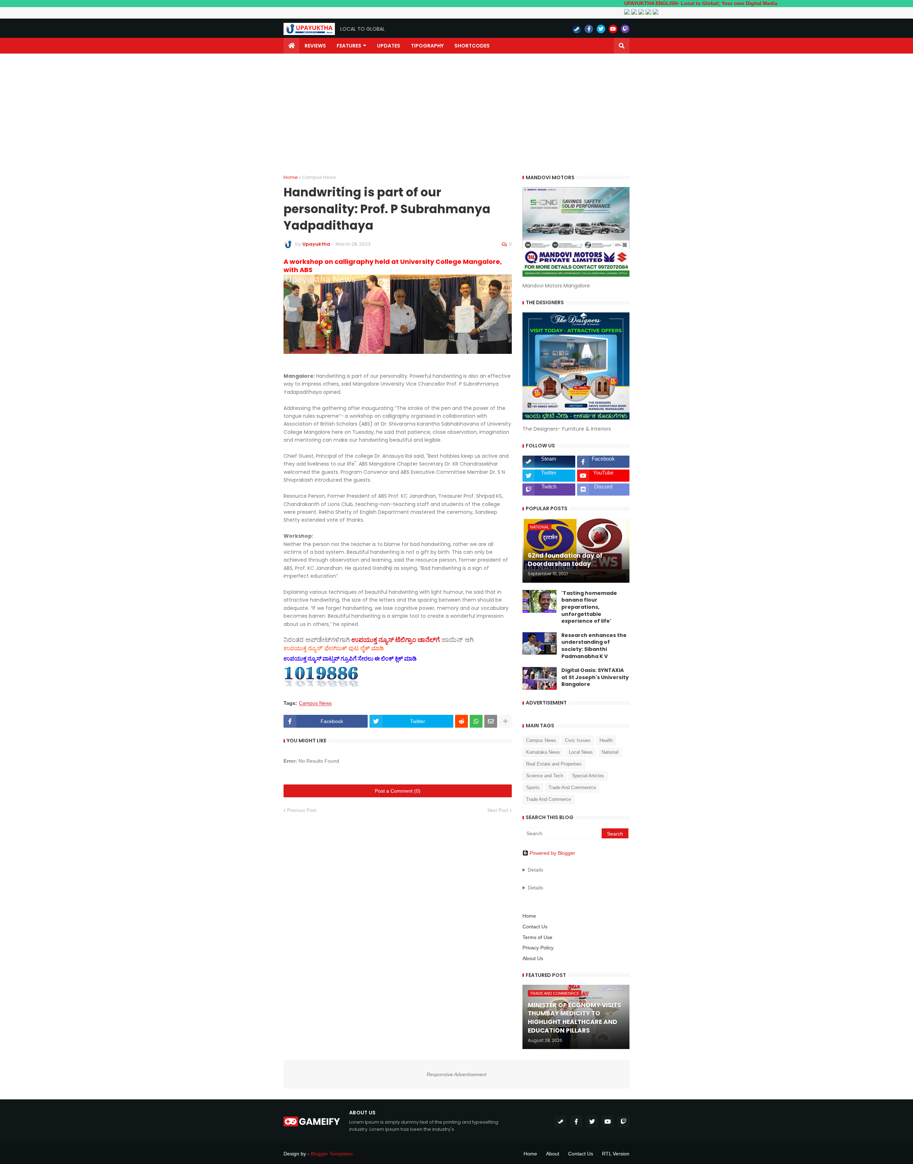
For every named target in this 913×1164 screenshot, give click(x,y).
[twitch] (625, 29)
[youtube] (613, 29)
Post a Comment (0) (397, 791)
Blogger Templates (332, 1154)
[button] (621, 46)
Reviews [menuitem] (315, 45)
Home (291, 177)
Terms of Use (537, 937)
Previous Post (301, 810)
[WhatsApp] (476, 721)
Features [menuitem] (349, 45)
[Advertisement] (456, 114)
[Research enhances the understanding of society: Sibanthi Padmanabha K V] (539, 643)
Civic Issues (578, 740)
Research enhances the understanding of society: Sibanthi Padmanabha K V (594, 646)
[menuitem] (291, 46)
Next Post (498, 810)
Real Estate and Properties (554, 764)
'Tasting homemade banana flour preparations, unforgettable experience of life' (589, 607)
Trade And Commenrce (572, 787)
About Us (532, 958)
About (552, 1154)
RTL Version (615, 1154)
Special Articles (588, 775)
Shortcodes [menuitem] (472, 45)
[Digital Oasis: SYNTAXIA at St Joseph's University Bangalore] (539, 678)
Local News (581, 752)
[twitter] (601, 29)
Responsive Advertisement (456, 1074)
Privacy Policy (538, 947)
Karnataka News (543, 752)
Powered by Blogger (552, 853)
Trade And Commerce (548, 799)
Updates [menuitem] (388, 45)
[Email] (490, 721)
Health (606, 740)
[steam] (576, 29)
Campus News (319, 177)
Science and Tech (544, 775)
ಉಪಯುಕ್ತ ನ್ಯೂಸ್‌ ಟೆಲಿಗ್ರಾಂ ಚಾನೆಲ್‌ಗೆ (395, 639)
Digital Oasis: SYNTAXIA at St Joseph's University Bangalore (595, 677)
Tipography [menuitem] (427, 45)
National (610, 752)
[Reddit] (461, 721)
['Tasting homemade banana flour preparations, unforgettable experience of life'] (539, 601)
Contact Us (534, 926)
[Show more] (505, 721)
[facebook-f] (589, 29)
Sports (533, 787)
